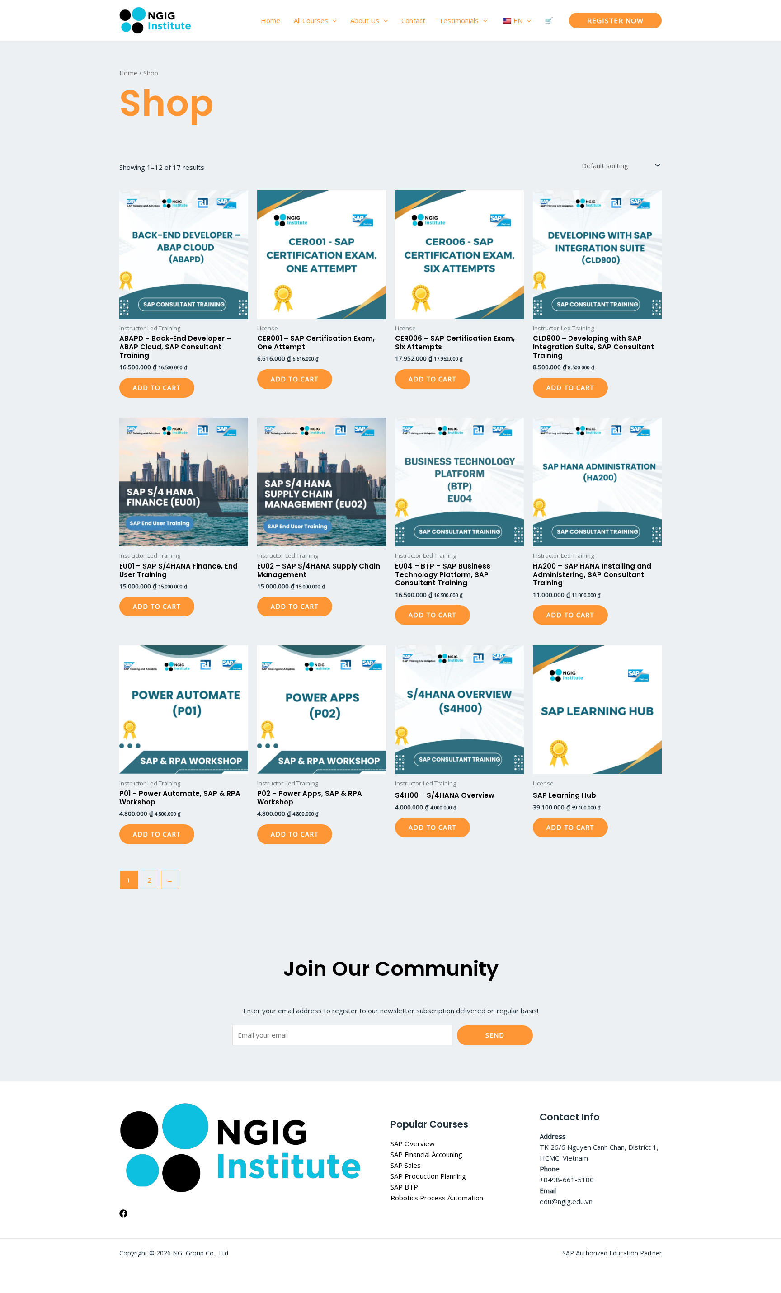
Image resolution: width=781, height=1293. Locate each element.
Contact (413, 20)
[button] (332, 20)
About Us (364, 20)
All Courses (311, 20)
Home (270, 20)
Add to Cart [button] (157, 387)
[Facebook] (123, 1213)
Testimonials (459, 20)
